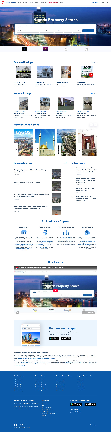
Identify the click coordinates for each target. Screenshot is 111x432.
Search (88, 31)
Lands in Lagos (80, 379)
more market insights (34, 363)
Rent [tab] (26, 26)
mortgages (68, 362)
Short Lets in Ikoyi (60, 383)
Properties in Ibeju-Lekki (40, 385)
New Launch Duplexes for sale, (66, 239)
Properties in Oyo (18, 389)
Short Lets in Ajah (60, 385)
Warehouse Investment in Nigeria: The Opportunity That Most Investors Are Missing (86, 170)
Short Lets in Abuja (60, 389)
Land (41, 26)
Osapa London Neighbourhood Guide (27, 182)
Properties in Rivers (18, 383)
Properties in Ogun (18, 387)
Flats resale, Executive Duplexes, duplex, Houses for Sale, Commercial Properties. (36, 358)
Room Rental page (42, 247)
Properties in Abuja (18, 381)
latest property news (26, 362)
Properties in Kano (18, 385)
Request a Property (53, 2)
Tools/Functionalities (47, 407)
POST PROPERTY (95, 2)
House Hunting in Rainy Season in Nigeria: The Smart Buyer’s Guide (86, 199)
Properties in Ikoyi (39, 383)
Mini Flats (87, 244)
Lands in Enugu (81, 387)
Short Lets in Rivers (60, 390)
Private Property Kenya (75, 412)
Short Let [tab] (33, 26)
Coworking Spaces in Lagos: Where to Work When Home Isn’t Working (85, 180)
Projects (36, 2)
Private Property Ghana (75, 411)
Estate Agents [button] (44, 2)
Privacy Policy (45, 411)
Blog (43, 405)
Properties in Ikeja (39, 379)
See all (93, 62)
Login (107, 2)
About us (44, 403)
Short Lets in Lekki (60, 381)
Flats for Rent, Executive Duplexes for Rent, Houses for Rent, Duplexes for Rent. (44, 243)
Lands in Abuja (80, 381)
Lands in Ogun (80, 385)
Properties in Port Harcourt (41, 389)
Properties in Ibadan (39, 387)
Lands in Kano (80, 390)
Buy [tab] (20, 26)
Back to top (93, 425)
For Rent (25, 2)
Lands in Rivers (80, 389)
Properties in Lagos (18, 379)
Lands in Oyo (80, 383)
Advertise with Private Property (49, 413)
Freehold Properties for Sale (22, 248)
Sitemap (44, 415)
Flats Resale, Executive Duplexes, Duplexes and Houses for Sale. (24, 244)
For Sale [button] (19, 2)
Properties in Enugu (18, 390)
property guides (77, 362)
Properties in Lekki (39, 381)
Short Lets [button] (30, 2)
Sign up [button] (102, 2)
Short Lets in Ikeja (60, 379)
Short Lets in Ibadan (61, 387)
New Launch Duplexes (65, 237)
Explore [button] (61, 2)
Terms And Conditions (47, 409)
